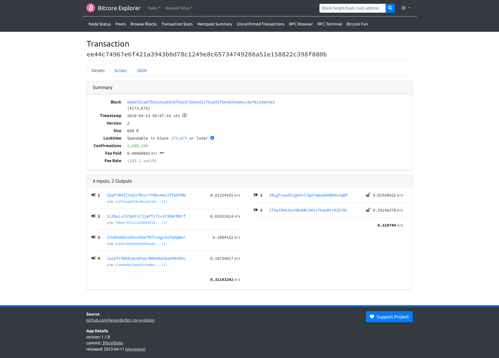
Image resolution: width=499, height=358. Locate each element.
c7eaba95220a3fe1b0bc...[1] (141, 265)
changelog (135, 349)
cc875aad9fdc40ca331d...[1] (141, 201)
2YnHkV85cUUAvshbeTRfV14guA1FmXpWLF (146, 237)
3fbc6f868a (112, 343)
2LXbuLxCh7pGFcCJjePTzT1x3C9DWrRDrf (146, 216)
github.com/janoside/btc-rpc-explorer (120, 320)
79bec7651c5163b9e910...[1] (141, 222)
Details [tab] (98, 70)
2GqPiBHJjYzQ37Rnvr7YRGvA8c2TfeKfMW (146, 195)
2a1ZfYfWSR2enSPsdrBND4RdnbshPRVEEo (146, 258)
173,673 (179, 138)
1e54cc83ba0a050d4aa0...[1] (141, 244)
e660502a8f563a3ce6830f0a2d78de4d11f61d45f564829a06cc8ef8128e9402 (201, 102)
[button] (154, 8)
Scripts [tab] (120, 70)
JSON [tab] (142, 70)
